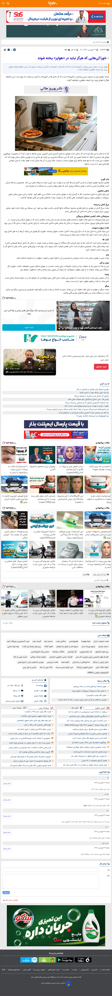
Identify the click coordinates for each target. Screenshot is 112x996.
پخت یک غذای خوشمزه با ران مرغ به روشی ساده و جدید (29, 733)
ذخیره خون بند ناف (20, 657)
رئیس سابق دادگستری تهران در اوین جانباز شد (34, 729)
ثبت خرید (29, 327)
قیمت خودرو (38, 690)
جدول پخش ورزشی (13, 701)
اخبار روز (95, 969)
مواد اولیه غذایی (13, 646)
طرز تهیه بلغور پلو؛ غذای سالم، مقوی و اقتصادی (34, 720)
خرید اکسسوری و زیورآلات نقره (18, 641)
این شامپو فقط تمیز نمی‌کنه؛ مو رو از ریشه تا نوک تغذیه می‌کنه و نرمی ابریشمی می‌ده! (78, 409)
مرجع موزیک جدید (88, 646)
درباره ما (75, 969)
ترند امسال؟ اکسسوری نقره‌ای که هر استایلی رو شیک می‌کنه (87, 402)
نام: (108, 869)
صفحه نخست (105, 969)
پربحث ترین (17, 708)
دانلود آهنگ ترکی (102, 667)
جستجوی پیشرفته (14, 969)
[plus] (14, 49)
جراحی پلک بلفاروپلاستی (40, 651)
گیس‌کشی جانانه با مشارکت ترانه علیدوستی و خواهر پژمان (30, 747)
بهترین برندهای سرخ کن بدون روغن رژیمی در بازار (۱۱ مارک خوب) (82, 699)
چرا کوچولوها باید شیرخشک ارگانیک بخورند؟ (92, 416)
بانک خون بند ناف (46, 667)
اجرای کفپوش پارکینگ (84, 667)
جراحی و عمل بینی (29, 667)
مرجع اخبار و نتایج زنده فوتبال (67, 646)
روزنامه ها (39, 685)
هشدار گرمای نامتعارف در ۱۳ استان (94, 760)
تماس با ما (65, 969)
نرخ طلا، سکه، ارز (13, 685)
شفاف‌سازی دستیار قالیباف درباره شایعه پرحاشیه (90, 729)
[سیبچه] (83, 960)
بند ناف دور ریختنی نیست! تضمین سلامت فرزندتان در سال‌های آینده (84, 412)
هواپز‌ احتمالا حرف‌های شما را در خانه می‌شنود (89, 686)
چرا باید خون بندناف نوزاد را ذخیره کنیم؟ (94, 392)
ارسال (6, 893)
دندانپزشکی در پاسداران (81, 662)
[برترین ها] (52, 3)
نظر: (108, 875)
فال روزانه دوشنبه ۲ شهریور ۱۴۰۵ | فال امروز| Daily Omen (86, 725)
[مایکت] (29, 960)
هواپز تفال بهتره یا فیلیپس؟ (96, 695)
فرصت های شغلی (53, 969)
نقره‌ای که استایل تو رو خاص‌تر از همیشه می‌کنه (91, 396)
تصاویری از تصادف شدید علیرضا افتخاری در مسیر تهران (30, 738)
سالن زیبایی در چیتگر (100, 662)
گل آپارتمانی (72, 651)
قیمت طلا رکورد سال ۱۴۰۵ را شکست (38, 711)
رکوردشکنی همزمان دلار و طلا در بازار (37, 724)
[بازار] (47, 960)
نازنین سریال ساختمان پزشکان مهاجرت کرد (34, 752)
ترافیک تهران (38, 695)
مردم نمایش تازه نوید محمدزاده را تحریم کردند (90, 752)
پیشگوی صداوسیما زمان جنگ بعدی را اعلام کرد (89, 742)
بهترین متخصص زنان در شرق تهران (31, 662)
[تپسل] (3, 298)
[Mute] (63, 328)
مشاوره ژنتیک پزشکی (38, 657)
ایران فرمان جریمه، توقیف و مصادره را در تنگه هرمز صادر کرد (85, 765)
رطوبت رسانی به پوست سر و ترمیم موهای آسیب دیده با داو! (87, 406)
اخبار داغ (75, 708)
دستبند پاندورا (103, 646)
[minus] (9, 50)
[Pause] (59, 328)
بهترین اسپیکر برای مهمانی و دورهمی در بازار (92, 389)
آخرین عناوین (100, 708)
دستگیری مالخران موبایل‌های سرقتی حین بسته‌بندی (88, 716)
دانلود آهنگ (48, 646)
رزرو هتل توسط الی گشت (31, 646)
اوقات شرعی (38, 701)
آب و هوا (16, 690)
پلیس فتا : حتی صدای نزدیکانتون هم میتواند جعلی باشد (88, 399)
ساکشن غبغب (61, 641)
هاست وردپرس (52, 662)
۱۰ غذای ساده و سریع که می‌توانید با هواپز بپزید (89, 691)
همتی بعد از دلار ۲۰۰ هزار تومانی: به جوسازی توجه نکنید (29, 743)
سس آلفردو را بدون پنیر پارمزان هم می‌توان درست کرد (87, 720)
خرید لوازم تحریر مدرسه (64, 667)
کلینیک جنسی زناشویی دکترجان (60, 657)
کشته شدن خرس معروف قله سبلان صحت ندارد (90, 738)
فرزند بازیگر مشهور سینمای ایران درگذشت (36, 716)
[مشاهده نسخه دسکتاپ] (3, 3)
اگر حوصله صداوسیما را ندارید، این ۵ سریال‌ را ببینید (32, 761)
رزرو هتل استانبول (101, 651)
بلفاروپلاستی (73, 641)
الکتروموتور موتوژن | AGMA (98, 672)
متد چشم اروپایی (86, 651)
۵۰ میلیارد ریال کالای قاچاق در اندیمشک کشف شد (89, 756)
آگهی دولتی (27, 969)
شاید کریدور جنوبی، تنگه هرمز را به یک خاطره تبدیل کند (30, 765)
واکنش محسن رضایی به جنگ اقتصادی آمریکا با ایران (87, 733)
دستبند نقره (48, 641)
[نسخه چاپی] (5, 50)
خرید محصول (101, 366)
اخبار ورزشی (85, 969)
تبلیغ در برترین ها (39, 969)
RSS (3, 969)
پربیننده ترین (44, 708)
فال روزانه (16, 695)
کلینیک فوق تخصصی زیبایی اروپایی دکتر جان (92, 657)
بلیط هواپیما (85, 641)
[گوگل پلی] (65, 960)
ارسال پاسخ (7, 783)
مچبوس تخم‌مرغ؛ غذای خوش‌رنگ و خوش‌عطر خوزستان (30, 756)
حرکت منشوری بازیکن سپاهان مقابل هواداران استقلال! (86, 747)
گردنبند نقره (37, 641)
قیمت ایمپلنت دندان (101, 641)
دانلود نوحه (65, 662)
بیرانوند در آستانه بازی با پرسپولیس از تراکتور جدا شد (87, 712)
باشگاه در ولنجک (58, 651)
